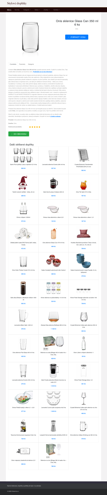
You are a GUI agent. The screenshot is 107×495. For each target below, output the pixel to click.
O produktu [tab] (13, 64)
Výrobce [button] (56, 10)
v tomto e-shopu (55, 116)
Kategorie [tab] (31, 64)
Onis (76, 29)
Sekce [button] (37, 10)
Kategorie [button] (26, 10)
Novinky (17, 10)
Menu (9, 10)
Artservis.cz (15, 491)
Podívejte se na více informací (42, 72)
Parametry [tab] (22, 64)
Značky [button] (46, 10)
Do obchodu (20, 134)
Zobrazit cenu (78, 37)
